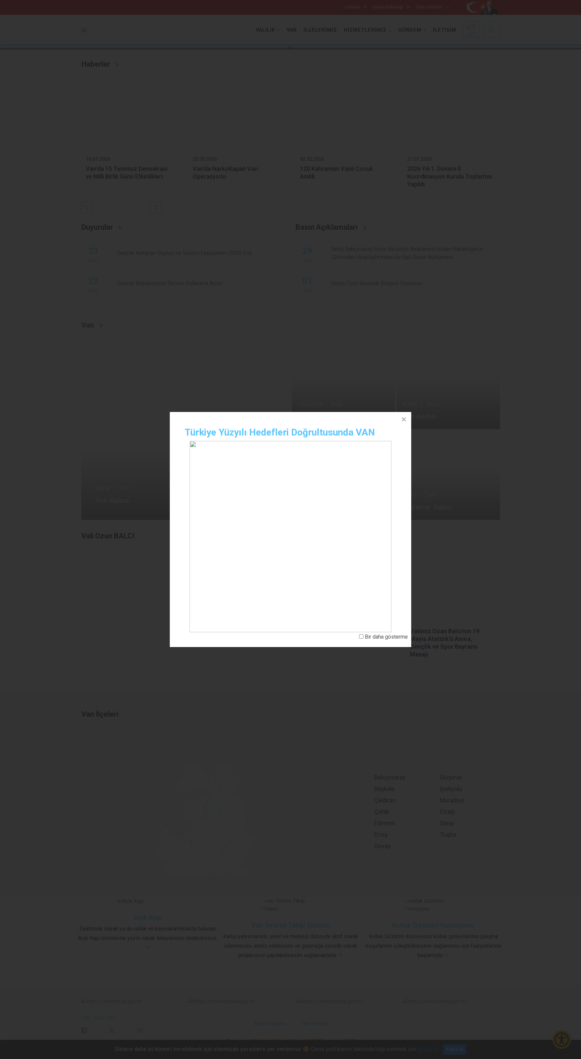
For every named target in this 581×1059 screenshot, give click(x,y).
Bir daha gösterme (386, 637)
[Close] (403, 419)
